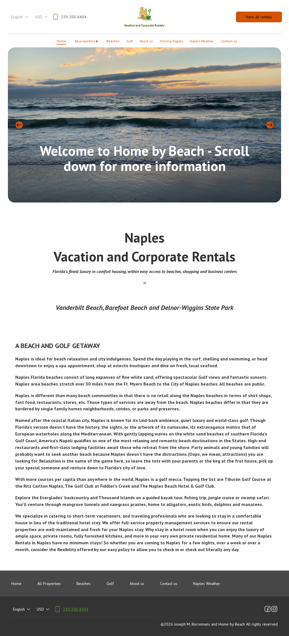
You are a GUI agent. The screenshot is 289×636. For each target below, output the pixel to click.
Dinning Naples (171, 41)
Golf (129, 41)
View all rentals (259, 16)
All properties (86, 41)
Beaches (112, 41)
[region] (144, 125)
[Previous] (19, 125)
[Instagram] (274, 609)
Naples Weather (202, 41)
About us (146, 41)
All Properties (49, 583)
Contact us (229, 41)
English (17, 16)
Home (61, 41)
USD (38, 16)
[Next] (270, 125)
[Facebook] (267, 609)
